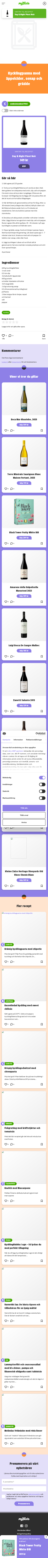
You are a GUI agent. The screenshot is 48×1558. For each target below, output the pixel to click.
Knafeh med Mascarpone (17, 1188)
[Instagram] (26, 1526)
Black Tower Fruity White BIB (24, 532)
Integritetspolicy (24, 1534)
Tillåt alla (24, 808)
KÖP (24, 166)
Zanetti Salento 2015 (24, 700)
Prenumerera (24, 1503)
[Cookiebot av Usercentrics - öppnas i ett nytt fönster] (35, 733)
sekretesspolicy (34, 1494)
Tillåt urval (24, 815)
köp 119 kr (24, 483)
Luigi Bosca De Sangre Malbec (24, 645)
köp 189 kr (24, 596)
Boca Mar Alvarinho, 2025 (24, 419)
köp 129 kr (24, 705)
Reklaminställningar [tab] (34, 740)
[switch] (42, 784)
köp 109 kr (24, 425)
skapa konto (16, 362)
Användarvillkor (24, 1530)
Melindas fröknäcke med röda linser (23, 1430)
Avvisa (24, 822)
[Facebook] (21, 1526)
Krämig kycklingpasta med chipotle (23, 949)
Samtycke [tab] (6, 740)
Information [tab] (18, 740)
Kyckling (6, 312)
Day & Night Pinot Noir (25, 14)
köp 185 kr (24, 651)
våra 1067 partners (15, 751)
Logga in (5, 362)
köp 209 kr (24, 538)
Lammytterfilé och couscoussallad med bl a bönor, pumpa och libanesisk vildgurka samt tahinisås (23, 1368)
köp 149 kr (24, 880)
